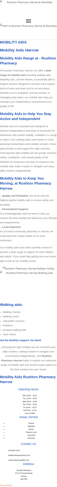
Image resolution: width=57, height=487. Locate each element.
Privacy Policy (6, 485)
